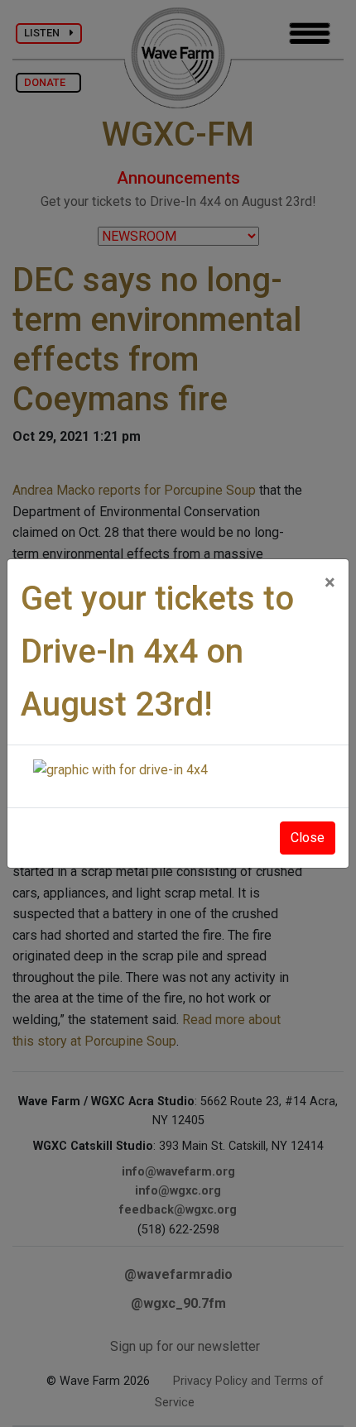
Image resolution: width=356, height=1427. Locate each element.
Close (308, 837)
